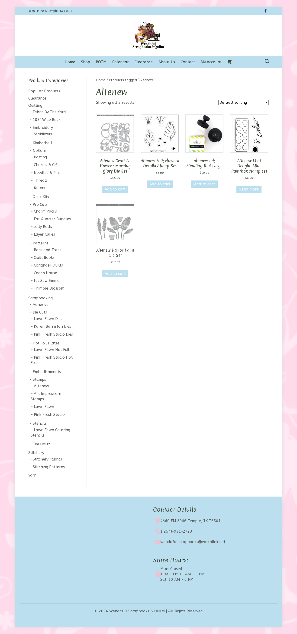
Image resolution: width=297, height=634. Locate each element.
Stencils (39, 423)
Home (70, 62)
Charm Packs (45, 211)
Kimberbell (42, 143)
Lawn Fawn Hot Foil (51, 349)
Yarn (32, 475)
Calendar (120, 62)
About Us (166, 62)
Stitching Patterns (49, 467)
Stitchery (36, 452)
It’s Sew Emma (47, 280)
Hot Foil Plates (46, 343)
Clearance (144, 62)
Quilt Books (44, 257)
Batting (40, 157)
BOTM (101, 62)
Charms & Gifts (47, 165)
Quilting (35, 105)
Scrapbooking (40, 298)
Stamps (39, 379)
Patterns (40, 243)
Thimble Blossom (49, 288)
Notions (39, 150)
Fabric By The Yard (49, 112)
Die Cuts (40, 312)
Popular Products (44, 91)
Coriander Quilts (48, 265)
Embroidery (43, 127)
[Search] (266, 61)
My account (211, 62)
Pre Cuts (40, 204)
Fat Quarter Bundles (52, 219)
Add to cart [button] (115, 189)
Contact (188, 62)
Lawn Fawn (44, 406)
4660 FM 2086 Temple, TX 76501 (190, 521)
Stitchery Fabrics (47, 459)
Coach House (45, 273)
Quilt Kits (41, 197)
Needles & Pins (47, 172)
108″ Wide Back (47, 119)
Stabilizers (43, 134)
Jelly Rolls (43, 226)
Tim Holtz (41, 444)
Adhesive (40, 304)
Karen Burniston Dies (52, 326)
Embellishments (47, 372)
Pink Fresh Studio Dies (53, 334)
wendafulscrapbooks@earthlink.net (192, 542)
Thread (40, 180)
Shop (85, 62)
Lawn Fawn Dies (48, 319)
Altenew (41, 386)
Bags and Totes (47, 250)
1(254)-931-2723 (176, 531)
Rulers (39, 188)
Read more (249, 189)
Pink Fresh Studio (49, 414)
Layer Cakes (44, 234)
